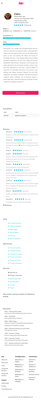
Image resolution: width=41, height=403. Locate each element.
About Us (4, 359)
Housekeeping (14, 281)
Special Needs (14, 232)
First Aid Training (15, 223)
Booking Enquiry (20, 93)
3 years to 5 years (15, 260)
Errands (12, 285)
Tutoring (12, 235)
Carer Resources (6, 389)
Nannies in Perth (34, 374)
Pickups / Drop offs (15, 275)
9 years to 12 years (15, 257)
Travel (11, 288)
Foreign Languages (15, 226)
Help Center (5, 383)
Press (3, 365)
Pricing (3, 386)
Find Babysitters (20, 356)
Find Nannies (33, 356)
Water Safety (13, 229)
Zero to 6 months (15, 248)
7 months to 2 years (15, 254)
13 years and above (15, 263)
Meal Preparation (15, 279)
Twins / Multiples (14, 238)
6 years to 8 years (15, 251)
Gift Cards (4, 362)
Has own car (13, 272)
